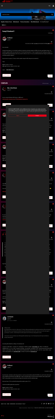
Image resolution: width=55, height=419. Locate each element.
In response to (12, 320)
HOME (8, 404)
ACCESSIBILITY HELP (20, 404)
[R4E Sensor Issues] (53, 83)
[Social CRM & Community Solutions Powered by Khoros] (51, 416)
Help (49, 5)
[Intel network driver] (50, 83)
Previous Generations (24, 21)
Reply (50, 76)
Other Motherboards (35, 21)
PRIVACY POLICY (31, 407)
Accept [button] (37, 115)
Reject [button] (17, 115)
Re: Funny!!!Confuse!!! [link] (44, 21)
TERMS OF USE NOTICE (23, 407)
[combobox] (27, 14)
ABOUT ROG (3, 404)
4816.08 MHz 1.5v (35, 346)
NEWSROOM (12, 404)
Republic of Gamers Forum (6, 21)
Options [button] (3, 25)
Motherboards (16, 21)
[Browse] (2, 5)
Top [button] (3, 415)
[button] (4, 75)
